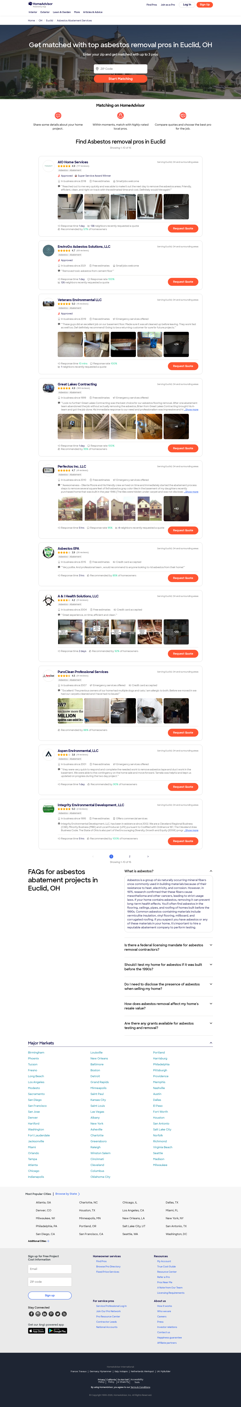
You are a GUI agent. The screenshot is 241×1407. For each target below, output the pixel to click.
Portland (159, 1052)
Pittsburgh (160, 1070)
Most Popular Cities (38, 1194)
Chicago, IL (129, 1202)
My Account (164, 1261)
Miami (32, 1147)
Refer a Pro (163, 1277)
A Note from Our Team (169, 1287)
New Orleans (99, 1058)
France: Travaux (79, 1371)
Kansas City (98, 1100)
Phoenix (33, 1058)
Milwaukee (160, 1165)
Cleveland (97, 1165)
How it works (164, 1306)
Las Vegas (97, 1111)
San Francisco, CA (91, 1234)
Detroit (95, 1076)
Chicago (33, 1171)
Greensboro (98, 1141)
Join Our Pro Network (108, 1311)
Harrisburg (160, 1058)
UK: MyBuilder (164, 1371)
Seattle (158, 1153)
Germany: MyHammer (100, 1371)
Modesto (34, 1088)
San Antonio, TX (176, 1226)
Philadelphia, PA (46, 1226)
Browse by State (66, 1194)
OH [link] (40, 20)
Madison (158, 1159)
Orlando (33, 1153)
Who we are (164, 1311)
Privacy (101, 1380)
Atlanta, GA (43, 1202)
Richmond (160, 1141)
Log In (187, 4)
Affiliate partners (167, 1342)
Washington (36, 1129)
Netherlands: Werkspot (142, 1371)
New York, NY (175, 1218)
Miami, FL (172, 1210)
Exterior (45, 12)
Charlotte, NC (88, 1202)
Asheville (96, 1129)
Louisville (96, 1052)
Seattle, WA (130, 1234)
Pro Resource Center (108, 1316)
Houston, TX (87, 1210)
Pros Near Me (164, 1282)
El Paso (158, 1106)
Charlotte (97, 1135)
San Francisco (37, 1106)
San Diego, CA (45, 1234)
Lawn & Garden (62, 12)
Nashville (159, 1088)
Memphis (159, 1082)
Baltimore (97, 1064)
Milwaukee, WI (45, 1218)
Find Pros (101, 1261)
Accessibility (137, 1381)
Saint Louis (97, 1106)
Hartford (33, 1123)
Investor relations (167, 1327)
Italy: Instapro (121, 1371)
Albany (95, 1117)
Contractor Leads (106, 1321)
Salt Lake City (162, 1129)
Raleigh (95, 1147)
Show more (191, 409)
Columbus (97, 1171)
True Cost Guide (166, 1266)
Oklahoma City (100, 1177)
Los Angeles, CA (133, 1210)
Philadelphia (161, 1064)
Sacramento (36, 1094)
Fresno (32, 1070)
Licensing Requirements (170, 1292)
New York (96, 1123)
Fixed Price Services (107, 1271)
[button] (70, 206)
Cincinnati (97, 1159)
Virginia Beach (162, 1147)
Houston (158, 1117)
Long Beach (36, 1076)
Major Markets (41, 1043)
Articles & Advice (92, 12)
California (111, 1380)
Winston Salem (100, 1153)
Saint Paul (97, 1094)
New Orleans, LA (133, 1218)
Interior (33, 12)
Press (160, 1321)
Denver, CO (43, 1210)
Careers (161, 1316)
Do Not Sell (123, 1380)
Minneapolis (98, 1088)
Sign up (50, 1295)
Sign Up (205, 4)
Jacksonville (36, 1141)
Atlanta (33, 1165)
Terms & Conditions (140, 1387)
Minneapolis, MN (90, 1218)
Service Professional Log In (111, 1306)
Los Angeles (36, 1082)
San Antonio (161, 1123)
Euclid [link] (49, 20)
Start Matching (121, 79)
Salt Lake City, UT (133, 1226)
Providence (161, 1076)
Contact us (163, 1332)
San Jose (34, 1111)
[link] (120, 166)
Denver (33, 1117)
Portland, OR (87, 1226)
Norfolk (158, 1135)
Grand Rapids (99, 1082)
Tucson (32, 1064)
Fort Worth (160, 1111)
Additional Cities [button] (37, 1241)
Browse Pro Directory (108, 1266)
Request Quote (183, 228)
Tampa (32, 1159)
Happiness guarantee (169, 1337)
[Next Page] (148, 856)
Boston (95, 1070)
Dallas (157, 1100)
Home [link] (31, 20)
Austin (157, 1094)
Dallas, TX (172, 1202)
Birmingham (36, 1052)
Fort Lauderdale (39, 1135)
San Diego (35, 1100)
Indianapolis (36, 1177)
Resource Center (167, 1271)
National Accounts (106, 1327)
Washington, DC (176, 1234)
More (77, 12)
